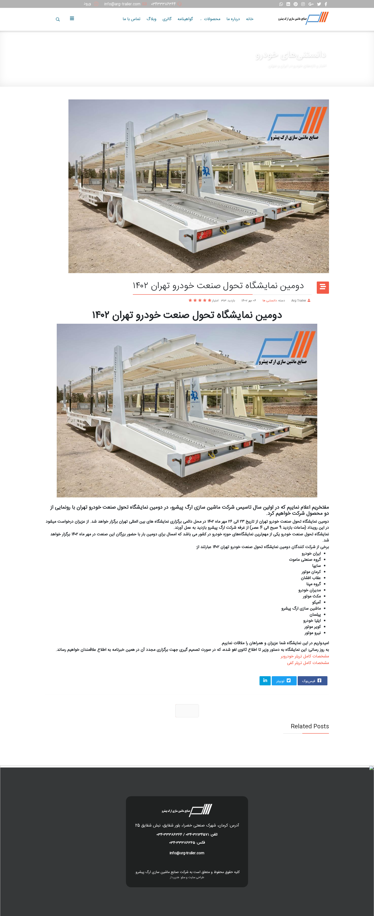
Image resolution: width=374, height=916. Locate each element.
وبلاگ (151, 19)
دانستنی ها (270, 300)
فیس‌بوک (309, 681)
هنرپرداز (174, 877)
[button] (92, 4)
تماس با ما (131, 19)
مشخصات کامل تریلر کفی (308, 663)
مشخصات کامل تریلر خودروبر (305, 656)
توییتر (280, 681)
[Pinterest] (296, 4)
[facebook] (326, 4)
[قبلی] (187, 710)
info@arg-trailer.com (122, 4)
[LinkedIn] (288, 4)
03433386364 (163, 4)
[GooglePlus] (310, 4)
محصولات (212, 19)
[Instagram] (303, 4)
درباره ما (233, 19)
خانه (249, 19)
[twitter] (319, 4)
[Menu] (73, 19)
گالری (167, 19)
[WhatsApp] (281, 4)
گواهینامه (185, 19)
